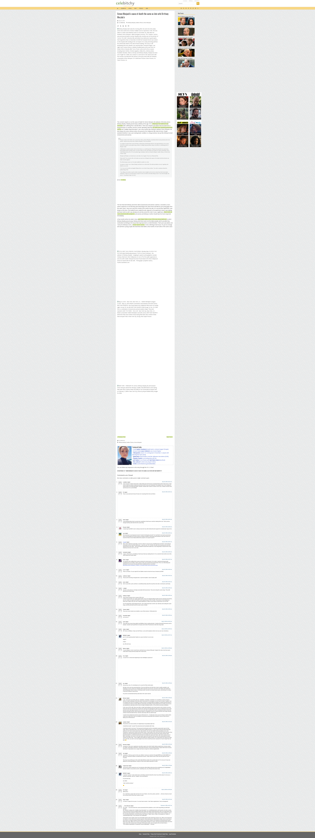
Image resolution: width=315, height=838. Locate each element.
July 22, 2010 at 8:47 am (167, 541)
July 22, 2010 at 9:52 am (167, 595)
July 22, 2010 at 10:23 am (167, 621)
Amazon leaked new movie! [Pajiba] (147, 451)
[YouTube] (193, 8)
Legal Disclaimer (172, 834)
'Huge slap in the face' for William (185, 58)
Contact (185, 0)
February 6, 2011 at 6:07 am (166, 805)
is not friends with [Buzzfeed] (149, 460)
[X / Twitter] (183, 8)
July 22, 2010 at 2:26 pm (167, 655)
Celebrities (123, 8)
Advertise (196, 0)
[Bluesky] (181, 8)
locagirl (124, 542)
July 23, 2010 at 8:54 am (167, 772)
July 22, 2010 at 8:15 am (167, 491)
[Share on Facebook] (118, 26)
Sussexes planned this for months (185, 37)
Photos (141, 22)
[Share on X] (120, 26)
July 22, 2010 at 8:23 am (167, 519)
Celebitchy (122, 22)
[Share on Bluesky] (123, 26)
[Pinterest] (195, 8)
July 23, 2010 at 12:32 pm (167, 789)
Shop (135, 8)
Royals (130, 8)
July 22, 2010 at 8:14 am (167, 481)
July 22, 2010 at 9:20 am (167, 569)
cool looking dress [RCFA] (144, 458)
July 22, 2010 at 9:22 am (167, 575)
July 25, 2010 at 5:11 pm (167, 799)
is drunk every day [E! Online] (144, 462)
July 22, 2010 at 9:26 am (167, 587)
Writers (191, 0)
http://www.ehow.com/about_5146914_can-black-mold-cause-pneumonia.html (140, 565)
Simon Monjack (147, 22)
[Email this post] (128, 26)
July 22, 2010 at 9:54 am (167, 609)
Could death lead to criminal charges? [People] (150, 449)
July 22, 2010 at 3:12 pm (167, 721)
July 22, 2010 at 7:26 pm (167, 765)
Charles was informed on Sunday (185, 48)
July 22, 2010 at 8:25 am (167, 526)
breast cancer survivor (139, 225)
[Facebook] (188, 8)
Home (140, 834)
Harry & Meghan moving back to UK (185, 16)
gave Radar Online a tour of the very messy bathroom (152, 219)
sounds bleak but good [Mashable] (144, 463)
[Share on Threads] (126, 26)
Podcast (141, 8)
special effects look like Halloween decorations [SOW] (150, 456)
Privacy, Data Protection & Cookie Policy (159, 834)
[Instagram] (186, 8)
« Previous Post (121, 437)
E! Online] (123, 180)
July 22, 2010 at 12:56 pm (167, 648)
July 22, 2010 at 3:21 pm (167, 744)
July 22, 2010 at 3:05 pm (167, 697)
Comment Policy (146, 834)
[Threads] (190, 8)
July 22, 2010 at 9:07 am (167, 559)
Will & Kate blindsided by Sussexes (185, 27)
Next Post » (170, 437)
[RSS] (198, 8)
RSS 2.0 (149, 467)
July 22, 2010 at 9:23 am (167, 581)
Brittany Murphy (131, 22)
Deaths (137, 22)
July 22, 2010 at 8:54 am (167, 551)
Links (147, 8)
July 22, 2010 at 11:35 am (167, 628)
